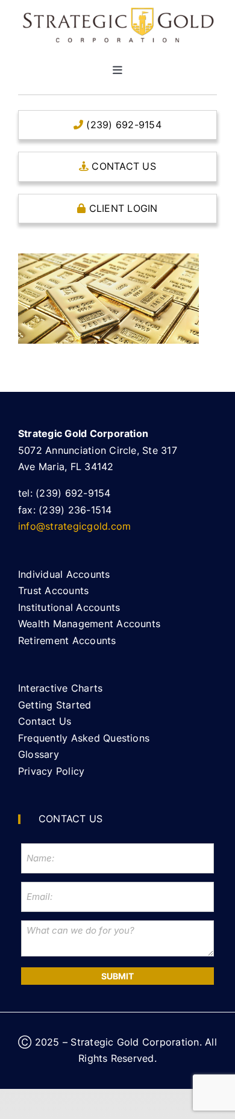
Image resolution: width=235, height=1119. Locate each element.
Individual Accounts (64, 574)
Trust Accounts (53, 590)
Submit (117, 976)
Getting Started (55, 705)
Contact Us (44, 721)
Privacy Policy (51, 771)
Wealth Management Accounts (89, 624)
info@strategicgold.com (74, 526)
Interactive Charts (60, 688)
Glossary (38, 754)
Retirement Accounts (67, 640)
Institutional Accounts (69, 607)
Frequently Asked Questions (83, 738)
